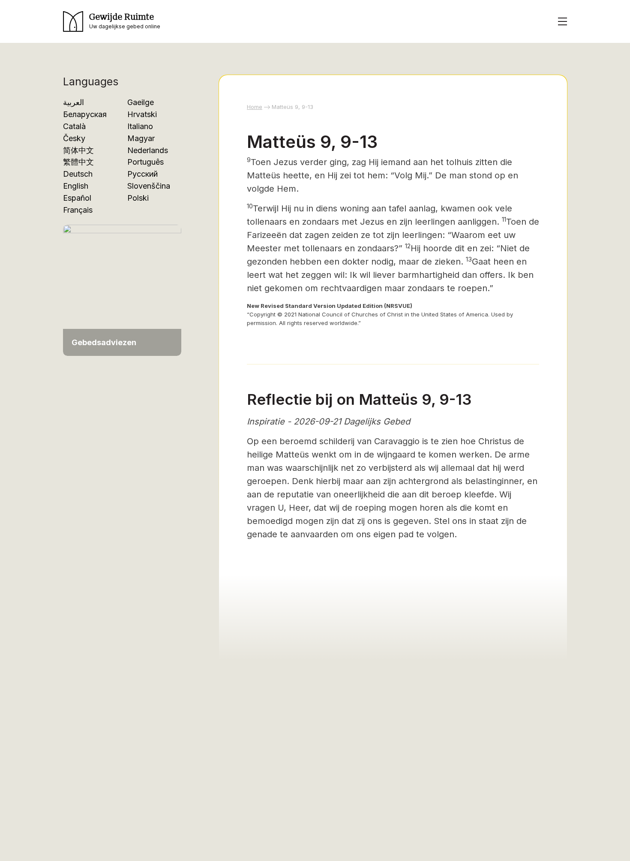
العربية (73, 102)
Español (77, 197)
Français (78, 209)
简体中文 (78, 150)
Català (74, 126)
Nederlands (147, 150)
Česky (74, 138)
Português (145, 161)
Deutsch (78, 173)
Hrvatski (142, 114)
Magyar (141, 138)
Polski (138, 197)
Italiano (140, 126)
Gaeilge (140, 102)
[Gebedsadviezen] (122, 289)
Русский (142, 173)
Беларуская (85, 114)
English (75, 185)
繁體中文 (78, 161)
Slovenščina (148, 185)
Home (254, 106)
